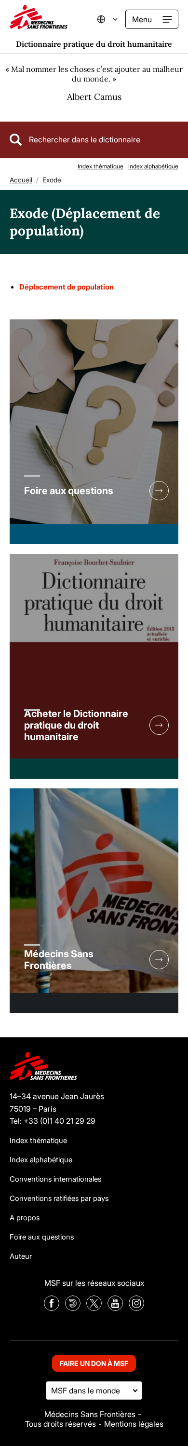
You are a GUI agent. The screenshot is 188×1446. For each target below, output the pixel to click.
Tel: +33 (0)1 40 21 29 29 (52, 1121)
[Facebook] (51, 1308)
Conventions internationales (55, 1179)
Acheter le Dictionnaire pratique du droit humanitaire (76, 725)
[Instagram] (136, 1308)
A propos (25, 1217)
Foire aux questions (68, 490)
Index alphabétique (153, 166)
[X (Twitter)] (94, 1308)
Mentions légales (133, 1424)
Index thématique (100, 166)
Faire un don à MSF (94, 1363)
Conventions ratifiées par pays (59, 1198)
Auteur (21, 1256)
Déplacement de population (66, 286)
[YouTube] (115, 1308)
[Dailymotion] (73, 1308)
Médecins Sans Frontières (59, 959)
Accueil (21, 180)
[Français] (113, 19)
